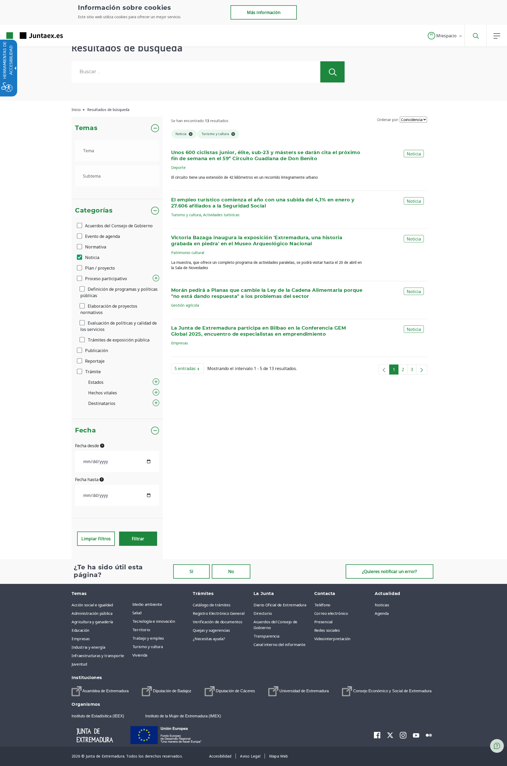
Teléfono (322, 604)
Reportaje (94, 361)
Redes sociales (327, 630)
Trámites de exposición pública (118, 340)
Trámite (92, 372)
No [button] (231, 571)
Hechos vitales (102, 393)
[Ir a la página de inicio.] (25, 35)
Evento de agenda (102, 236)
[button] (445, 35)
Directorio (262, 613)
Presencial (323, 621)
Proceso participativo (105, 279)
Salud (137, 612)
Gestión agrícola (185, 305)
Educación (80, 630)
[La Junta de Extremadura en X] (390, 735)
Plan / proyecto (99, 268)
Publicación (96, 350)
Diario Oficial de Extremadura (279, 604)
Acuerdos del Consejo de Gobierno (118, 226)
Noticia (91, 257)
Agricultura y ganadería (92, 621)
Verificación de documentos (217, 621)
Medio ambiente (147, 604)
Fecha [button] (85, 430)
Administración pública (92, 613)
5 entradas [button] (189, 369)
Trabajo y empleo (148, 638)
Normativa (95, 247)
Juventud (79, 664)
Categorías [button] (94, 210)
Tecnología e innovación (153, 621)
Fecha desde (87, 446)
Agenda (381, 613)
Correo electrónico (331, 613)
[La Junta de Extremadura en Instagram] (403, 735)
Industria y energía (88, 647)
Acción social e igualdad (92, 604)
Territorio (141, 629)
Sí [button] (191, 571)
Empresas (179, 342)
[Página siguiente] (421, 369)
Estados (96, 382)
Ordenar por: (388, 119)
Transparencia (266, 636)
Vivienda (139, 655)
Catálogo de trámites (211, 604)
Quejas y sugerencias (211, 630)
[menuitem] (161, 604)
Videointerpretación (332, 638)
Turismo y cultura (186, 214)
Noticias (382, 604)
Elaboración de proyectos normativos (108, 309)
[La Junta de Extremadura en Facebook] (377, 735)
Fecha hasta (87, 479)
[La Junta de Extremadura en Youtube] (416, 735)
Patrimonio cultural (187, 252)
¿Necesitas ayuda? (209, 638)
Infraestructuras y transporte (98, 655)
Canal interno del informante (279, 644)
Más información (263, 12)
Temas (86, 128)
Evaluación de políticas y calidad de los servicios (118, 326)
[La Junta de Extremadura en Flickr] (428, 735)
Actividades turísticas (221, 214)
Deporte (178, 167)
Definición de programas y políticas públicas (119, 292)
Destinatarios (101, 403)
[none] (383, 369)
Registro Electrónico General (218, 613)
